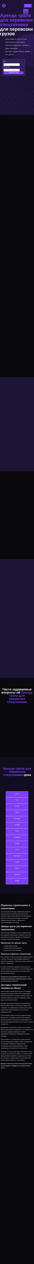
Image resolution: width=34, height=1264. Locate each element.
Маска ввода (6, 67)
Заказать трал (13, 72)
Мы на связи (27, 5)
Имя (4, 61)
